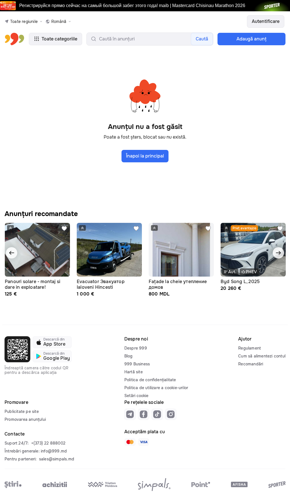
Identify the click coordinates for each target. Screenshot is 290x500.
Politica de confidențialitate (150, 380)
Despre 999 (135, 348)
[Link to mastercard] (130, 442)
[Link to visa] (143, 442)
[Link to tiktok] (157, 414)
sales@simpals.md (56, 459)
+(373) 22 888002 (48, 443)
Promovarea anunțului (25, 419)
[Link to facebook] (143, 414)
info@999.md (54, 451)
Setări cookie (136, 395)
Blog (128, 356)
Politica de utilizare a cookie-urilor (156, 387)
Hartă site (133, 372)
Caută (202, 39)
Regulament (249, 348)
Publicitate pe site (22, 411)
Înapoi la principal (145, 156)
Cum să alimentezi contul (261, 356)
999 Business (137, 364)
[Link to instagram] (170, 414)
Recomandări (250, 364)
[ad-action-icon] (64, 228)
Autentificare (266, 21)
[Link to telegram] (130, 414)
